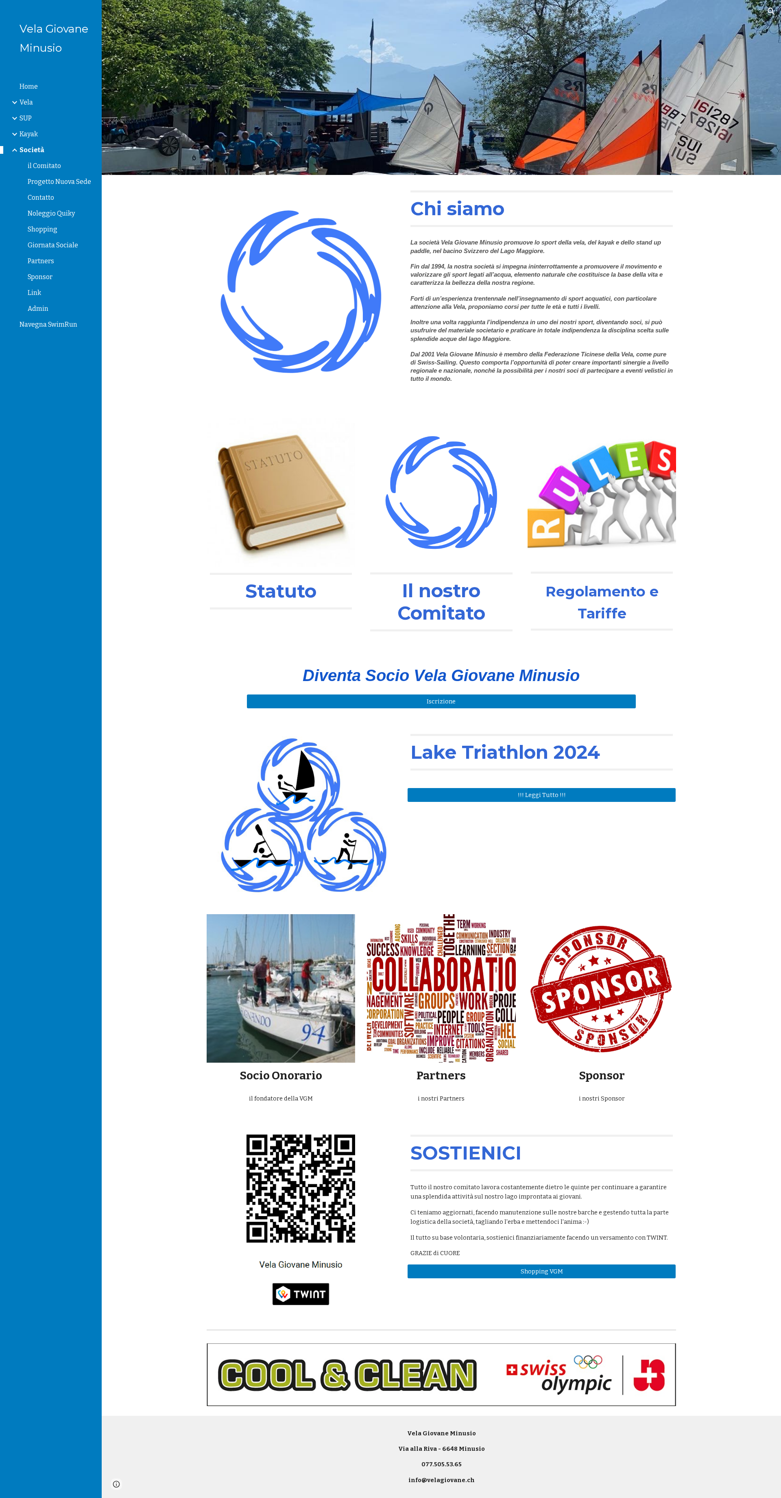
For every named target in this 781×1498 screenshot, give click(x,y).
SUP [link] (26, 118)
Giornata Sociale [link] (53, 245)
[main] (541, 209)
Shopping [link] (42, 229)
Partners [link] (41, 261)
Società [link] (32, 150)
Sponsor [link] (40, 277)
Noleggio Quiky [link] (51, 213)
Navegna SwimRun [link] (48, 324)
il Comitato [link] (44, 166)
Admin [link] (38, 308)
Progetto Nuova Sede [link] (59, 182)
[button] (771, 11)
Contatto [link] (41, 197)
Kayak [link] (29, 134)
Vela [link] (26, 102)
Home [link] (29, 86)
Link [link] (34, 293)
